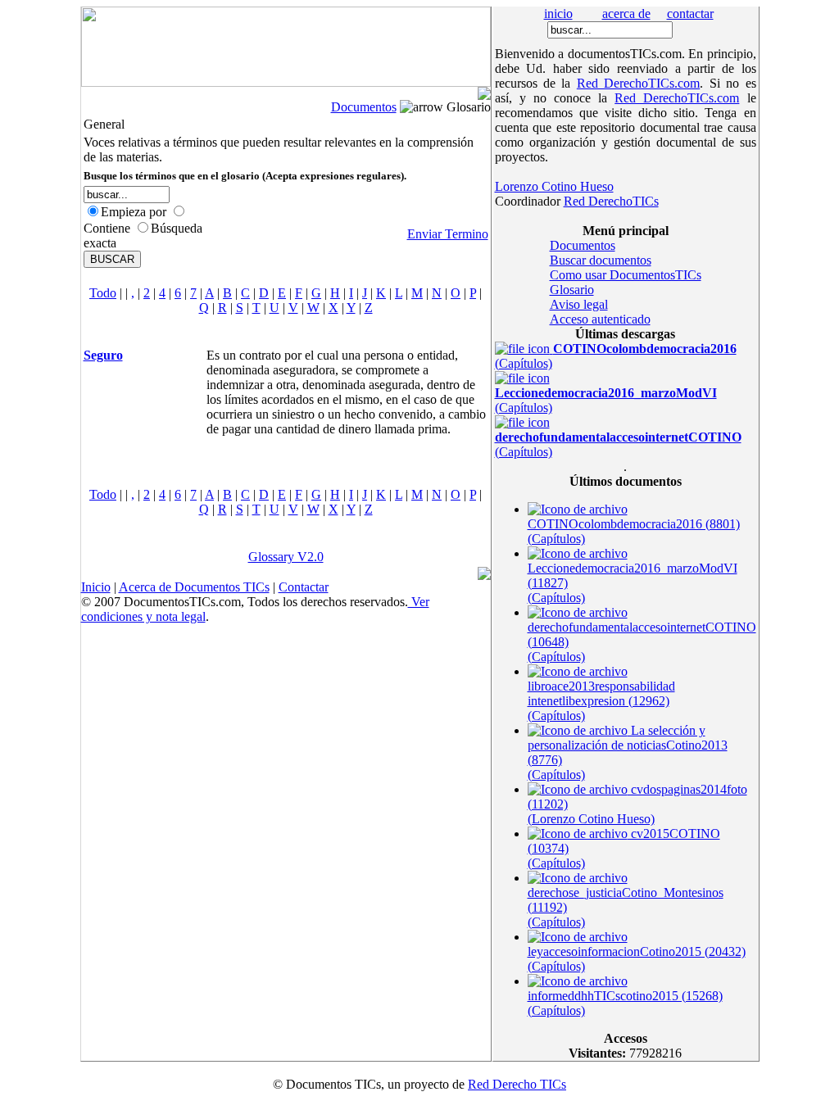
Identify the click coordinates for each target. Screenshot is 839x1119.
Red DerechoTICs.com (638, 83)
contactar (690, 13)
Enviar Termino (447, 234)
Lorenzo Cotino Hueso (554, 186)
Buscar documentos (600, 260)
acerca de (626, 13)
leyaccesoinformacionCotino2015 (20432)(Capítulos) (637, 959)
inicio (558, 13)
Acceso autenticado (600, 319)
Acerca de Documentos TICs (194, 587)
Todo (102, 293)
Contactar (304, 587)
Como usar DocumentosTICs (625, 275)
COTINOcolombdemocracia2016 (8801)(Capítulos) (634, 531)
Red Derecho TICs (517, 1084)
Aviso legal (579, 304)
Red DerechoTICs (611, 201)
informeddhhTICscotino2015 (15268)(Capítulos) (625, 1003)
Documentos (364, 107)
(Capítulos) (606, 400)
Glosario (572, 290)
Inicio (96, 587)
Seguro (103, 355)
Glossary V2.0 (286, 557)
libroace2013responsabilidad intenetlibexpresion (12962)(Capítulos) (601, 701)
